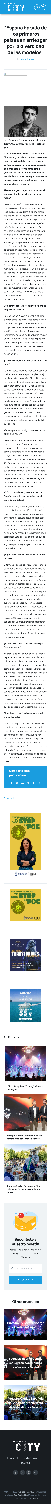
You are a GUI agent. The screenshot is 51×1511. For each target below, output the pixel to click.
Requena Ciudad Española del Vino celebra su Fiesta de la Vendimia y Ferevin (24, 1189)
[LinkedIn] (22, 783)
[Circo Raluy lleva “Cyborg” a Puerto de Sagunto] (25, 1048)
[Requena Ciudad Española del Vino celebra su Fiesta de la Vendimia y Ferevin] (25, 1146)
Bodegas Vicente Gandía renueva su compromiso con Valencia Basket (25, 1363)
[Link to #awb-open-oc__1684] (43, 7)
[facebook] (15, 1472)
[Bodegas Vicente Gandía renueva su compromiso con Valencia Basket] (25, 1095)
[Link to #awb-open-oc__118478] (37, 7)
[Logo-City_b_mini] (14, 4)
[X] (17, 783)
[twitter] (22, 1472)
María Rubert (27, 59)
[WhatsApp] (28, 783)
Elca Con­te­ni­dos (21, 1495)
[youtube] (35, 1472)
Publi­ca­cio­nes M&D (26, 1492)
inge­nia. (36, 1498)
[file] (15, 74)
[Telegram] (33, 783)
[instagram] (28, 1472)
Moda (15, 798)
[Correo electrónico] (38, 783)
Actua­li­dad (8, 798)
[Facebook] (11, 783)
